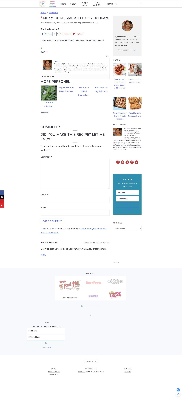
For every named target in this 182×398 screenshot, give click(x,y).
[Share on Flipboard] (2, 205)
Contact (128, 372)
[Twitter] (50, 77)
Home (63, 4)
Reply (43, 254)
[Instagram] (45, 77)
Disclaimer (54, 374)
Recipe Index (84, 3)
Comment (46, 157)
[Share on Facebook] (2, 192)
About (73, 4)
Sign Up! (81, 372)
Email (44, 207)
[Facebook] (42, 77)
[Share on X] (2, 197)
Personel (53, 12)
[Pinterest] (48, 77)
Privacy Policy (127, 209)
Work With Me (97, 3)
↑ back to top (91, 361)
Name (44, 194)
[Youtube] (53, 77)
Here (134, 50)
